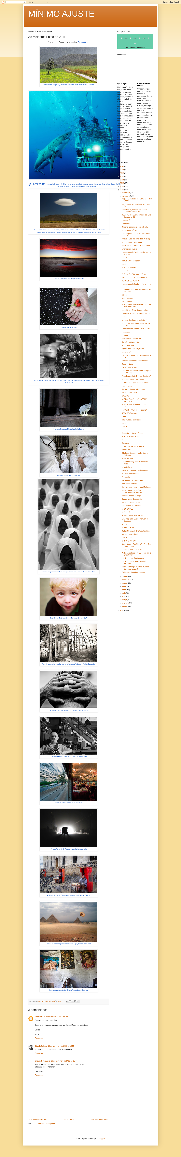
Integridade (126, 332)
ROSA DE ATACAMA (129, 413)
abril (124, 596)
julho (124, 586)
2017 (122, 170)
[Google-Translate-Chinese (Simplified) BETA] (121, 40)
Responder (39, 1038)
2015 (122, 176)
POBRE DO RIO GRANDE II (132, 516)
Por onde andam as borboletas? (134, 480)
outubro (125, 577)
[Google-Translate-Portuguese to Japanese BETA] (139, 40)
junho (124, 590)
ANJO (124, 440)
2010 (122, 611)
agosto (125, 583)
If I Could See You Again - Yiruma (134, 274)
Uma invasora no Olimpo (131, 420)
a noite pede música (129, 230)
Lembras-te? (126, 352)
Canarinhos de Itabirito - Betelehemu (136, 329)
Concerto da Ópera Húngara (133, 433)
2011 (122, 190)
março (124, 600)
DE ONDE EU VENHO (130, 281)
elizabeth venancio (42, 1061)
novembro (126, 196)
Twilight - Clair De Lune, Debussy (134, 277)
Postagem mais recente (38, 1120)
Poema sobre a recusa (130, 367)
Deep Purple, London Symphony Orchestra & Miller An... (134, 211)
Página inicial (69, 1120)
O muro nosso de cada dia (132, 499)
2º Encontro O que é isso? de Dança (135, 383)
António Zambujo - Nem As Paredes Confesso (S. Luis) (135, 568)
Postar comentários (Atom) (45, 1124)
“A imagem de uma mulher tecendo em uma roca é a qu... (136, 306)
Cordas (124, 295)
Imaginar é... (126, 220)
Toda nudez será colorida (131, 506)
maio (124, 593)
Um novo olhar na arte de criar (133, 389)
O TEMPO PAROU (129, 541)
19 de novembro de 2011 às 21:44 (64, 1061)
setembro (126, 580)
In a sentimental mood (130, 474)
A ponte (124, 524)
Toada (124, 430)
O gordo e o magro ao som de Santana (136, 314)
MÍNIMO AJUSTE (61, 13)
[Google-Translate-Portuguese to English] (144, 40)
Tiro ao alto (126, 477)
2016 (122, 173)
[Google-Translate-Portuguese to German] (130, 40)
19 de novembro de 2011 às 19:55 (61, 1046)
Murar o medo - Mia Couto (132, 242)
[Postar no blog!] (70, 1001)
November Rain (128, 528)
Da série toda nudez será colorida (135, 227)
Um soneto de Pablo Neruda (133, 393)
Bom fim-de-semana (129, 484)
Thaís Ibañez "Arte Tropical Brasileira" (136, 376)
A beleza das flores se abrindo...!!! (134, 320)
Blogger (102, 1139)
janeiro (125, 606)
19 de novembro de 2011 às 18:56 (56, 1017)
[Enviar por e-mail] (67, 1001)
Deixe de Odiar (127, 364)
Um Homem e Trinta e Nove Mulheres (136, 487)
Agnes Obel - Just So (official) (133, 349)
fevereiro (125, 603)
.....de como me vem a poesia (133, 446)
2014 (122, 180)
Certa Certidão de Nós (130, 342)
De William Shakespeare (131, 261)
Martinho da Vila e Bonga (131, 496)
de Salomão (126, 512)
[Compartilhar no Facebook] (75, 1001)
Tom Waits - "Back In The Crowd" (134, 410)
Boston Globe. (84, 42)
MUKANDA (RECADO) (130, 436)
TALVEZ (125, 258)
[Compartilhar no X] (72, 1001)
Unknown (39, 1017)
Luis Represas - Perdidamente (133, 558)
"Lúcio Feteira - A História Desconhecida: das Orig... (133, 491)
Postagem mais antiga (99, 1120)
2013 (122, 183)
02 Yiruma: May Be (129, 268)
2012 (122, 186)
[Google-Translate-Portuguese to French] (126, 40)
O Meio (124, 417)
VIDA (124, 264)
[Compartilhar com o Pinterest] (78, 1001)
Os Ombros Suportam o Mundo (133, 572)
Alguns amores (127, 298)
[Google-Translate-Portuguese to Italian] (135, 40)
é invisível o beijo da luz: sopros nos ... (137, 246)
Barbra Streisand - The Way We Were (136, 531)
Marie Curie (126, 450)
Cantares (125, 443)
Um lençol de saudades (131, 502)
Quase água (126, 427)
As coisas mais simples (130, 534)
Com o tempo (127, 538)
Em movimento (127, 301)
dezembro (126, 193)
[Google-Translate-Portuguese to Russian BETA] (148, 40)
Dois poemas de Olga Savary (133, 379)
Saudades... (126, 224)
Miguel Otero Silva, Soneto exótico (135, 310)
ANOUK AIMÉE (127, 509)
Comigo (125, 335)
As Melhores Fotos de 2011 (132, 339)
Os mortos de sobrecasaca (132, 550)
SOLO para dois (128, 345)
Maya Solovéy (127, 467)
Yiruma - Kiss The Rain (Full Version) (136, 239)
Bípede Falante (41, 1046)
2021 (122, 167)
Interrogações (127, 386)
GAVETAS (125, 396)
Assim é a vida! (127, 458)
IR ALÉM (125, 317)
